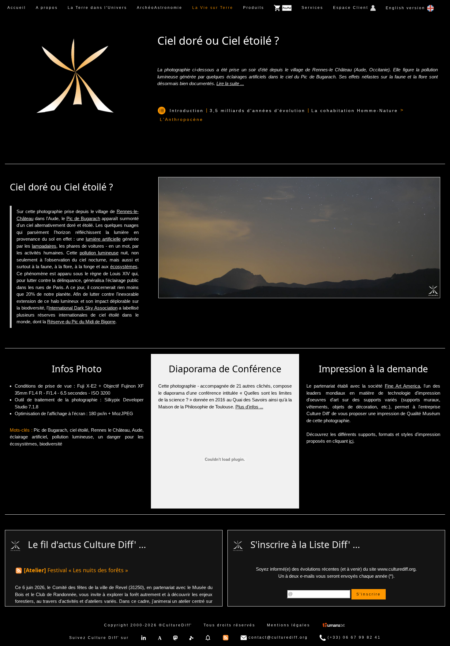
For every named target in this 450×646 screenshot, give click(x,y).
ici (351, 441)
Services (312, 8)
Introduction (187, 110)
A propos (47, 8)
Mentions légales (288, 625)
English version (406, 8)
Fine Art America (402, 386)
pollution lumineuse (99, 252)
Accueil (16, 8)
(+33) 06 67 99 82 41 (353, 637)
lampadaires (44, 246)
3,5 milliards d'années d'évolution (257, 110)
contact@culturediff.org (277, 637)
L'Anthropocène (181, 119)
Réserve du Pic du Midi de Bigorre (81, 321)
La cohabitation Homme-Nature (354, 110)
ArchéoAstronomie (159, 8)
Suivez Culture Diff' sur (99, 638)
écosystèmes (123, 266)
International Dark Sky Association (83, 307)
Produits (253, 8)
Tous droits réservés (229, 625)
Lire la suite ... (230, 83)
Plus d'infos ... (249, 406)
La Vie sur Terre (212, 8)
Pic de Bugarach (83, 218)
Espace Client (351, 8)
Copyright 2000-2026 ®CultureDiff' (148, 625)
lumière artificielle (103, 239)
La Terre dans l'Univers (97, 8)
